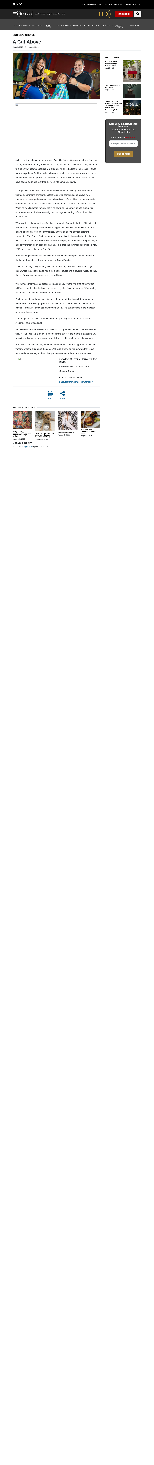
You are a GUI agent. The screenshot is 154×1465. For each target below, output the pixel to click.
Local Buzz (106, 25)
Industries (37, 25)
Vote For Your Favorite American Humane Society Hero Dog (44, 435)
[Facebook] (14, 4)
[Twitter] (20, 4)
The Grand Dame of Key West (113, 86)
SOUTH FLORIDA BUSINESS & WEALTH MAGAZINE (102, 4)
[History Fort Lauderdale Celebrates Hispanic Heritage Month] (22, 420)
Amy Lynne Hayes (32, 47)
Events (95, 25)
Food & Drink (64, 25)
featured (112, 57)
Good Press (48, 26)
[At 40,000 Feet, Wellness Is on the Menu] (90, 419)
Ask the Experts (119, 26)
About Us (134, 25)
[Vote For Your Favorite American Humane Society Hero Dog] (45, 421)
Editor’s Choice (21, 25)
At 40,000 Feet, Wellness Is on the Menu (88, 431)
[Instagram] (17, 4)
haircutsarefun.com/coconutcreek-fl (76, 382)
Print (50, 398)
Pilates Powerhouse (66, 432)
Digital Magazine (132, 4)
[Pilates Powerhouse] (68, 421)
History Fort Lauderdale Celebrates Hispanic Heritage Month (22, 433)
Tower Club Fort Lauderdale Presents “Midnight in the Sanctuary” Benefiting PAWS (113, 105)
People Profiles (81, 25)
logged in (28, 446)
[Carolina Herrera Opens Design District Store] (132, 71)
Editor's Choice (24, 35)
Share (62, 398)
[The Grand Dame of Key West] (132, 91)
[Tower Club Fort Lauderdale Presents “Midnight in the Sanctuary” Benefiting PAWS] (132, 107)
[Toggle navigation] (14, 14)
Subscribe (124, 14)
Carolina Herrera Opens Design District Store (112, 63)
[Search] (137, 14)
